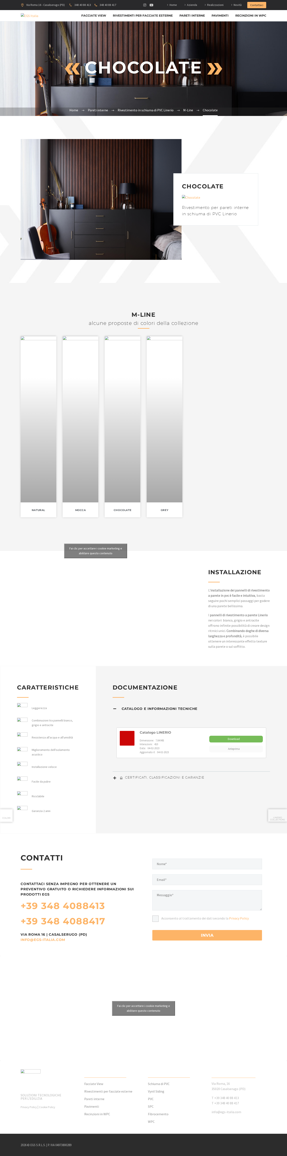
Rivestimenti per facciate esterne (143, 15)
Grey (164, 510)
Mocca (80, 510)
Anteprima (234, 749)
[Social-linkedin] (138, 5)
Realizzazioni (215, 5)
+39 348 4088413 (63, 905)
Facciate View (93, 15)
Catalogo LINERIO (155, 732)
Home (173, 5)
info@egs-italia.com (43, 940)
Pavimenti (220, 15)
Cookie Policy (47, 1107)
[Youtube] (151, 5)
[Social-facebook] (131, 5)
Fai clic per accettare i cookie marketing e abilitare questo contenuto (95, 550)
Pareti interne (192, 15)
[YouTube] (265, 1145)
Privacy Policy (239, 918)
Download (234, 739)
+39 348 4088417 (63, 921)
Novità (238, 5)
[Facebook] (248, 1145)
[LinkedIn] (254, 1145)
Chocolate (122, 510)
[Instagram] (144, 5)
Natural (38, 510)
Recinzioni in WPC (250, 15)
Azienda (192, 5)
